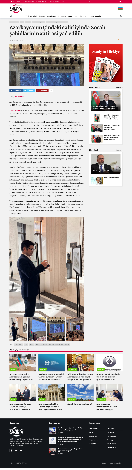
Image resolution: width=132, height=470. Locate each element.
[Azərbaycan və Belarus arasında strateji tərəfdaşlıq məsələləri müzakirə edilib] (22, 392)
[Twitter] (120, 1)
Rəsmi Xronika (111, 447)
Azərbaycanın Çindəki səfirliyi (57, 22)
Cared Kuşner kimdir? (111, 177)
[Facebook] (117, 1)
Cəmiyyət (43, 369)
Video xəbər (110, 428)
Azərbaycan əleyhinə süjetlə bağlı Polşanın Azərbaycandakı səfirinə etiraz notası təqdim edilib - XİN (51, 409)
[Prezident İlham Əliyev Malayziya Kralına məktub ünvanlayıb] (97, 118)
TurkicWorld (19, 97)
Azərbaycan (14, 22)
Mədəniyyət (110, 440)
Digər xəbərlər (111, 436)
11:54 (61, 444)
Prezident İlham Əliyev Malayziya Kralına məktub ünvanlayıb (112, 117)
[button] (81, 267)
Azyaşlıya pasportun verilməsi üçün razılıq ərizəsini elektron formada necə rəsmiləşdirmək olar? (70, 439)
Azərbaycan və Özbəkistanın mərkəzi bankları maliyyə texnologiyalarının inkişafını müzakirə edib (108, 409)
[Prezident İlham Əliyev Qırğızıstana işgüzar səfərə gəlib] (52, 451)
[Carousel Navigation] (91, 1)
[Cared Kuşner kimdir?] (97, 180)
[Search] (121, 16)
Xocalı (28, 22)
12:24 (61, 432)
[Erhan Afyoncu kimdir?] (106, 164)
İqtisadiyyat (72, 369)
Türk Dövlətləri (93, 428)
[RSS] (21, 450)
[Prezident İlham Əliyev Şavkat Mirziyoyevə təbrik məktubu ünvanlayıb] (97, 139)
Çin (22, 22)
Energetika (92, 443)
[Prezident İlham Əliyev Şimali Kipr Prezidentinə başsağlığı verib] (97, 128)
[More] (104, 16)
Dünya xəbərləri (94, 440)
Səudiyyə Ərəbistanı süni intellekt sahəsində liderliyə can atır (41, 1)
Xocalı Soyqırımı (38, 22)
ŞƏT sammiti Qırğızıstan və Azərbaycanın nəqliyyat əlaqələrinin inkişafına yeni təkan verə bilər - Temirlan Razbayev (80, 379)
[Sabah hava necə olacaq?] (80, 392)
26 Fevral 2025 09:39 (16, 40)
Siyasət (13, 369)
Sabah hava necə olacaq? (79, 404)
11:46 (61, 453)
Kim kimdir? (111, 432)
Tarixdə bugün (111, 443)
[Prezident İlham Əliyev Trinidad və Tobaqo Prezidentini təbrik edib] (106, 101)
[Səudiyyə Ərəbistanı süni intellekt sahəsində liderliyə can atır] (52, 430)
